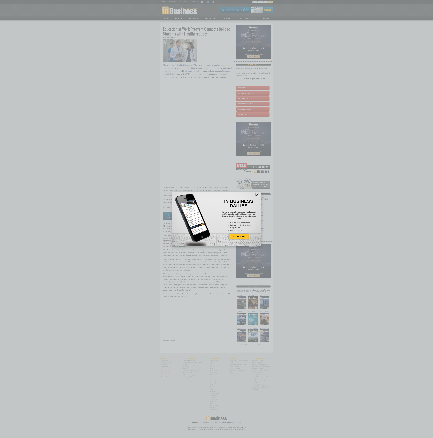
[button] (257, 194)
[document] (216, 219)
